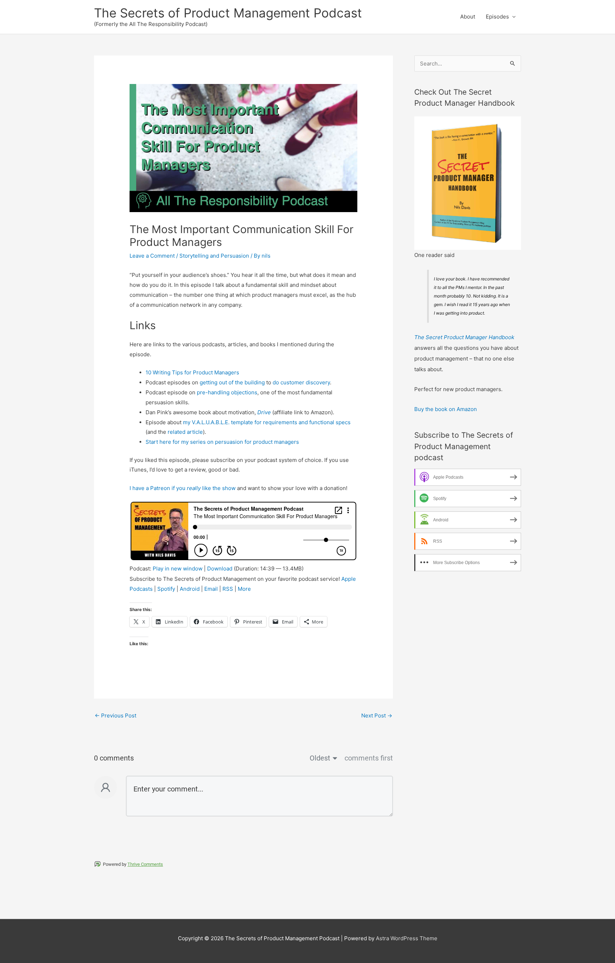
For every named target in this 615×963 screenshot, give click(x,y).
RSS (227, 588)
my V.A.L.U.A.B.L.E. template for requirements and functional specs (267, 422)
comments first (369, 758)
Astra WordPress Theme (406, 938)
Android (190, 588)
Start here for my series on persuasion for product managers (222, 441)
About (467, 16)
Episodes (497, 16)
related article (185, 431)
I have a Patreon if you (158, 488)
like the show (218, 488)
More (244, 588)
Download (219, 568)
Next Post (376, 715)
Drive (264, 412)
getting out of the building (232, 382)
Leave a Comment (152, 255)
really (194, 488)
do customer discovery (301, 382)
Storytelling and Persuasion (214, 255)
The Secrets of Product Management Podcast (228, 12)
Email (211, 588)
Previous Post (115, 715)
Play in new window (178, 568)
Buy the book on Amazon (445, 409)
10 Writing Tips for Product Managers (192, 372)
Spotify (166, 588)
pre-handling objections (227, 392)
